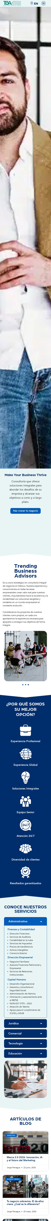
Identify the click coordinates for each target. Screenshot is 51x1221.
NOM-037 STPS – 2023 (21, 1003)
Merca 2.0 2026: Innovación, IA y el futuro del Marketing (24, 1159)
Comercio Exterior (18, 953)
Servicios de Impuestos (21, 943)
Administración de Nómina (22, 993)
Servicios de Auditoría (20, 936)
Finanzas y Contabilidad (21, 929)
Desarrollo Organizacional (22, 983)
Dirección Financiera (19, 933)
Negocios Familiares (19, 961)
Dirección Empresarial (20, 957)
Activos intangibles (19, 950)
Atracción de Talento (19, 1006)
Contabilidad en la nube (21, 940)
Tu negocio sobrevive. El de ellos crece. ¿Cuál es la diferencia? (25, 1203)
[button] (22, 684)
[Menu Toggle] (43, 3)
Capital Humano (17, 979)
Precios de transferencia (21, 946)
